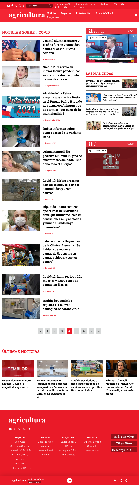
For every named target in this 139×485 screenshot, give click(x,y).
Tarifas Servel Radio (20, 468)
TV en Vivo (119, 4)
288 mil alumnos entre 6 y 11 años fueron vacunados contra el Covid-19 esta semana (61, 47)
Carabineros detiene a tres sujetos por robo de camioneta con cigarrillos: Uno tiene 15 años (86, 385)
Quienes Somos (92, 441)
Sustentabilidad (104, 13)
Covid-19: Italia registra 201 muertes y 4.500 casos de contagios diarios (62, 280)
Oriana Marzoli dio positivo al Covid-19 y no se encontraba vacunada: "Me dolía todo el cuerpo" (62, 158)
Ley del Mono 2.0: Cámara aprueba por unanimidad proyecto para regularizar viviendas (103, 83)
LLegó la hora (68, 441)
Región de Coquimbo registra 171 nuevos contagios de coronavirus (61, 305)
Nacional (45, 454)
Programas (53, 17)
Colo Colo (20, 441)
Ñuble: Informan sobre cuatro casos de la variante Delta (62, 133)
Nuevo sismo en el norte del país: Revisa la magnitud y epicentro (16, 384)
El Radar (68, 446)
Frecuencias (79, 7)
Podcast (105, 4)
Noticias (51, 13)
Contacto (92, 446)
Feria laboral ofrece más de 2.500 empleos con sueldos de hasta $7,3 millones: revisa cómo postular (102, 111)
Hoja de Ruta (68, 454)
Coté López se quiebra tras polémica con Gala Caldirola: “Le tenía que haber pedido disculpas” (119, 126)
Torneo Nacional (20, 454)
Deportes (66, 13)
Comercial (19, 463)
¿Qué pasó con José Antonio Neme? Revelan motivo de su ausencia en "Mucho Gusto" (120, 97)
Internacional (45, 450)
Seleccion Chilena (20, 446)
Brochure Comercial (85, 4)
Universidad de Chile (20, 450)
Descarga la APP (63, 4)
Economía (45, 446)
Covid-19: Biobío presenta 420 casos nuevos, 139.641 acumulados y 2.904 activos (61, 186)
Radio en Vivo (61, 7)
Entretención (83, 13)
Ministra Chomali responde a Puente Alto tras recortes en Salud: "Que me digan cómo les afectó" (120, 387)
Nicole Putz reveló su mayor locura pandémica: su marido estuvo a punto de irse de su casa (61, 73)
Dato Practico (45, 441)
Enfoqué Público (68, 450)
